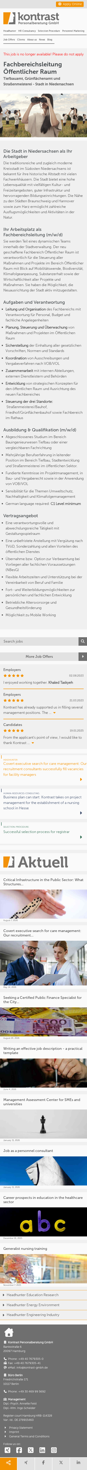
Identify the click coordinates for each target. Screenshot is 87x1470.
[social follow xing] (7, 1450)
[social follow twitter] (31, 1450)
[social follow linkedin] (42, 1450)
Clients (21, 39)
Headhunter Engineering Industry (33, 1315)
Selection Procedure (49, 31)
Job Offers (9, 39)
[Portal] (45, 19)
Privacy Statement (21, 1427)
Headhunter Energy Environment (33, 1305)
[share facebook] (43, 1464)
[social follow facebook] (19, 1450)
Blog (49, 39)
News (42, 39)
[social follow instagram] (54, 1450)
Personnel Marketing (73, 31)
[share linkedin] (78, 1464)
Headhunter (9, 31)
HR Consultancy (27, 31)
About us (32, 39)
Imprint (14, 1432)
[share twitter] (60, 1464)
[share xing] (25, 1464)
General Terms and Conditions (29, 1436)
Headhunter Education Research (32, 1295)
